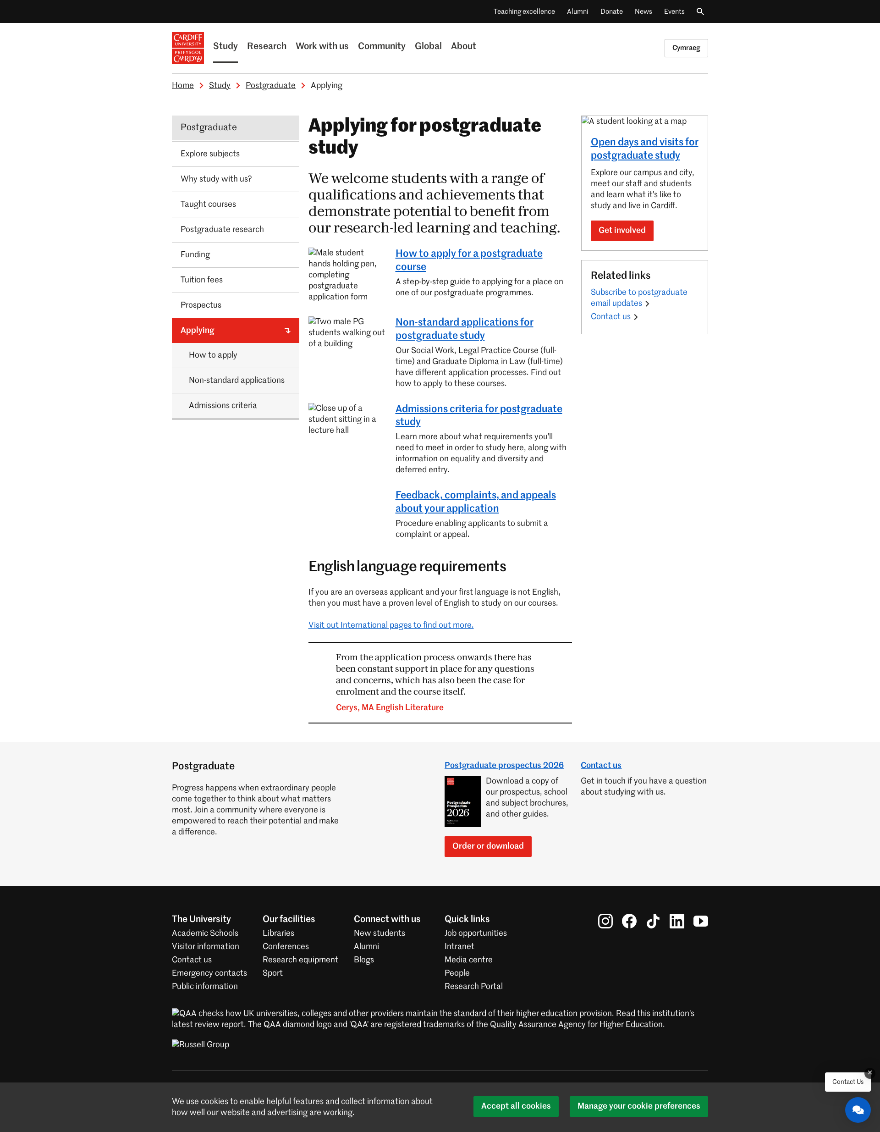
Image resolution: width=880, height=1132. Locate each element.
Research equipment (300, 960)
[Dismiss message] (869, 1073)
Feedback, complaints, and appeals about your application (476, 502)
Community (382, 46)
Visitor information (205, 947)
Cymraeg (686, 47)
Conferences (286, 947)
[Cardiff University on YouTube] (700, 921)
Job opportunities (476, 933)
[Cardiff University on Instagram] (605, 921)
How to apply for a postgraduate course (469, 260)
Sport (273, 973)
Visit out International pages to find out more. (391, 625)
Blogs (364, 960)
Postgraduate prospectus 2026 (504, 766)
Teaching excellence (524, 11)
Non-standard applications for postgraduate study (465, 329)
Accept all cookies (516, 1106)
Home (183, 86)
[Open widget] (858, 1110)
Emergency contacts (209, 973)
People (457, 973)
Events (674, 11)
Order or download (488, 846)
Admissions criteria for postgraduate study (479, 416)
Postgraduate (271, 86)
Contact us (611, 317)
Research (266, 46)
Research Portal (474, 987)
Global (428, 46)
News (643, 11)
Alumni (577, 11)
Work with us (322, 46)
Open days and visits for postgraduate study (644, 149)
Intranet (459, 947)
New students (379, 933)
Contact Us (848, 1082)
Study (225, 46)
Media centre (469, 960)
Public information (205, 987)
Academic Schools (205, 933)
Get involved (622, 230)
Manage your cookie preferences (639, 1106)
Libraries (278, 933)
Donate (611, 11)
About (463, 46)
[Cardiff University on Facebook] (629, 921)
